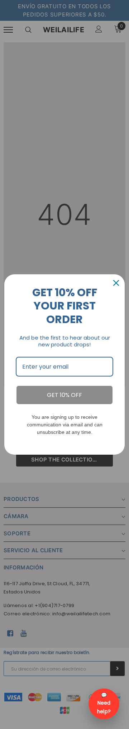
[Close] (116, 283)
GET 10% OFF (64, 395)
